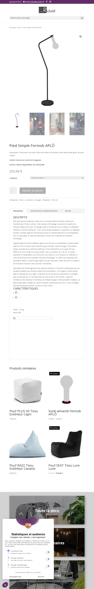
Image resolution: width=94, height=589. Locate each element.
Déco (19, 27)
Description (18, 211)
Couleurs (13, 178)
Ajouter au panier (32, 190)
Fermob (54, 200)
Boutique (12, 27)
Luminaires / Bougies (33, 200)
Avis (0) (68, 211)
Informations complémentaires (44, 211)
